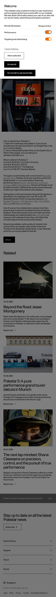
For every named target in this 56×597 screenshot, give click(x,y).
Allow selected (14, 56)
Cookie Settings (11, 49)
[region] (28, 39)
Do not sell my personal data (19, 73)
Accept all (11, 64)
